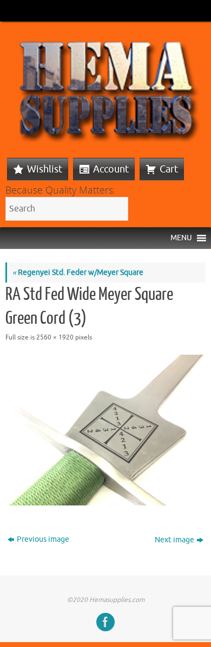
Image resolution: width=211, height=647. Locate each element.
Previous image (43, 539)
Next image (174, 539)
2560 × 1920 (55, 337)
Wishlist (44, 169)
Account (111, 169)
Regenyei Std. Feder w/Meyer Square (77, 272)
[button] (181, 238)
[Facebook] (105, 622)
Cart (169, 169)
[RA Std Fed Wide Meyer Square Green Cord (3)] (105, 430)
